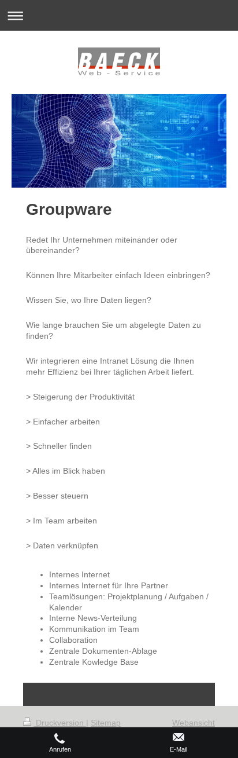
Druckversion (60, 722)
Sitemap (106, 722)
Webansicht (193, 722)
